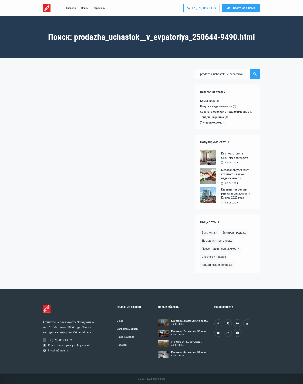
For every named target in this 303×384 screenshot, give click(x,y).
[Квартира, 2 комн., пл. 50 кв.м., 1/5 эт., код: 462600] (163, 333)
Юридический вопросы (217, 264)
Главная (71, 8)
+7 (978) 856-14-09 (204, 8)
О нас (120, 321)
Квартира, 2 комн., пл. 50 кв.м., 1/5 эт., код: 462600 (189, 331)
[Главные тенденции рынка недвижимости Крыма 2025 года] (208, 195)
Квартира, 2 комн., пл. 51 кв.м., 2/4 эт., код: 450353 (189, 320)
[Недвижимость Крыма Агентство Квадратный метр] (46, 8)
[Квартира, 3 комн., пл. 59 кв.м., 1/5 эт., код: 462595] (163, 354)
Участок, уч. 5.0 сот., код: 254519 (185, 341)
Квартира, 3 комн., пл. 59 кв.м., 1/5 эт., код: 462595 (189, 352)
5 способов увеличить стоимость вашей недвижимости (235, 174)
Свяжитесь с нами (127, 329)
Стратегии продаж (214, 256)
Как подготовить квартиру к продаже (234, 155)
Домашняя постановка (217, 240)
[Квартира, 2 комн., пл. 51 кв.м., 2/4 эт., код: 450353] (163, 322)
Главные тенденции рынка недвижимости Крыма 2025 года (235, 193)
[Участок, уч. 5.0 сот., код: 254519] (163, 343)
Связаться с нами (243, 8)
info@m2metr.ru (58, 350)
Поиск (84, 8)
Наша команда (125, 337)
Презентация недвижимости (220, 248)
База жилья (209, 232)
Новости (122, 345)
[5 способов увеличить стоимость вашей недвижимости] (208, 176)
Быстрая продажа (234, 232)
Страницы (99, 8)
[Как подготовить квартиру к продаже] (208, 157)
